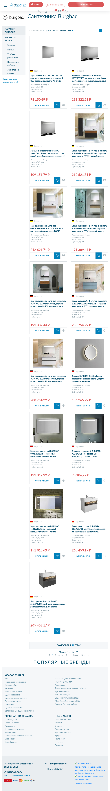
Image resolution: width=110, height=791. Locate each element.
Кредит (58, 736)
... (70, 655)
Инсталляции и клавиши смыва (68, 679)
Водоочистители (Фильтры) (67, 698)
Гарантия (59, 745)
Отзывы (58, 726)
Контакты (59, 723)
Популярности (49, 30)
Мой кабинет (10, 732)
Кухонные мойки (62, 692)
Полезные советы (12, 723)
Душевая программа (14, 708)
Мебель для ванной (10, 39)
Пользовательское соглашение (18, 736)
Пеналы (11, 50)
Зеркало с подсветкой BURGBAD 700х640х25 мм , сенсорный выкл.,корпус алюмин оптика (86, 454)
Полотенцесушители (64, 682)
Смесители (9, 705)
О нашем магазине (63, 720)
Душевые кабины (12, 695)
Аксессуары (60, 685)
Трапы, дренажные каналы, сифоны (70, 688)
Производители (62, 729)
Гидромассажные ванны (15, 682)
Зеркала (11, 45)
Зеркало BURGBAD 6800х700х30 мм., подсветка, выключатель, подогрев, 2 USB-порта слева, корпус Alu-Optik (46, 78)
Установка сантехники (14, 729)
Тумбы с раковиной (12, 56)
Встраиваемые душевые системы (19, 711)
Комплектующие (62, 695)
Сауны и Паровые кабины (66, 704)
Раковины (9, 688)
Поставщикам (11, 720)
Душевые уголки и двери (16, 698)
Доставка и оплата (63, 732)
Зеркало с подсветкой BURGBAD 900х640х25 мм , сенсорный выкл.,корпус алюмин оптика (44, 454)
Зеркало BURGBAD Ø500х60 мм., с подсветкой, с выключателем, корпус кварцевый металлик (88, 379)
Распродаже (61, 30)
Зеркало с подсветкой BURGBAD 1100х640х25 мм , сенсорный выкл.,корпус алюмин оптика (44, 529)
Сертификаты (10, 742)
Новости (59, 742)
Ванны (7, 679)
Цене (69, 30)
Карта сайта (60, 739)
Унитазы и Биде (12, 685)
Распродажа (10, 726)
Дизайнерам (10, 739)
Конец (75, 655)
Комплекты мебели (13, 63)
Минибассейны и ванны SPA (67, 701)
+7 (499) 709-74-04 (13, 772)
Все (83, 655)
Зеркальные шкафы (13, 71)
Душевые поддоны (13, 701)
